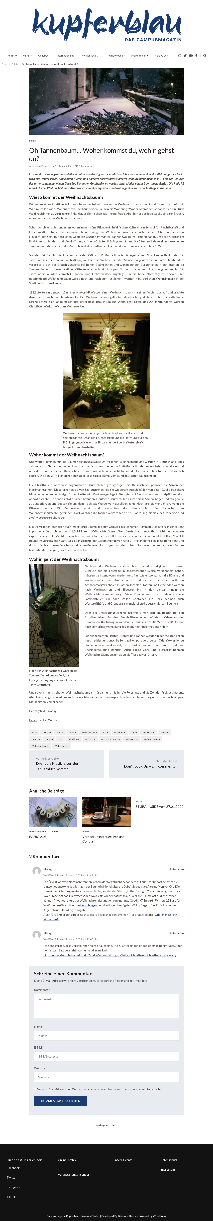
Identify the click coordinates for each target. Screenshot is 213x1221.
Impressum (167, 1169)
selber (81, 905)
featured (47, 732)
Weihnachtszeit (62, 746)
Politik (10, 55)
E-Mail (39, 1047)
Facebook (13, 1168)
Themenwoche (114, 55)
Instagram (13, 1187)
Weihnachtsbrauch (40, 746)
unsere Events (122, 1160)
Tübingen (36, 739)
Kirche (73, 732)
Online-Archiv (67, 1160)
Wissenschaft (90, 55)
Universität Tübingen (110, 739)
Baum (34, 732)
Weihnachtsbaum (152, 739)
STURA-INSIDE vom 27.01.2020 (160, 806)
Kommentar (42, 990)
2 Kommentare (86, 165)
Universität (90, 739)
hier (164, 626)
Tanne (134, 732)
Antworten (176, 869)
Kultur (26, 55)
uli (45, 869)
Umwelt (49, 739)
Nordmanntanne (89, 732)
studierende (119, 732)
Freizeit (60, 732)
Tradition (164, 732)
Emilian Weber (40, 165)
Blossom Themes (128, 1216)
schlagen (91, 905)
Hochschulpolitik (37, 831)
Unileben (43, 55)
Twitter (12, 1177)
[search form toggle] (204, 55)
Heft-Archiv (161, 55)
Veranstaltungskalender (73, 1174)
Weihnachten (132, 739)
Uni (60, 739)
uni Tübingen (73, 739)
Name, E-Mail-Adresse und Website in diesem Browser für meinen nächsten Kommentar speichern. (101, 1089)
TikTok (11, 1197)
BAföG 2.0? (37, 837)
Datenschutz (168, 1160)
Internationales (65, 55)
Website (39, 1068)
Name (38, 1026)
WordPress (159, 1216)
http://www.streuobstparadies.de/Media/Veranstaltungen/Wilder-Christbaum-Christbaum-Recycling (109, 955)
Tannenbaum (148, 732)
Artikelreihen (138, 55)
